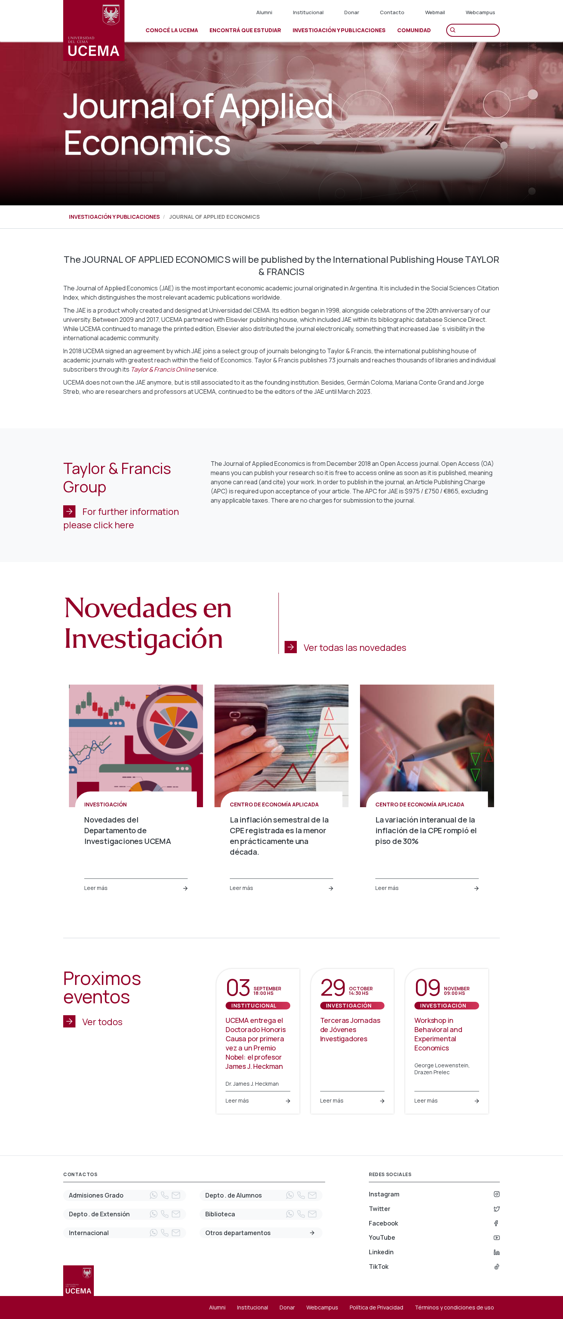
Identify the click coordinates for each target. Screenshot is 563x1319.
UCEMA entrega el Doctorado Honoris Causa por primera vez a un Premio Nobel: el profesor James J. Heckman (256, 1043)
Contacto (392, 12)
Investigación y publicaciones (114, 216)
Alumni (264, 12)
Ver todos (102, 1021)
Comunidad (414, 30)
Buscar (454, 30)
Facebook (383, 1223)
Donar (351, 12)
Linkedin (381, 1252)
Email (175, 1195)
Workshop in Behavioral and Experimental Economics (438, 1034)
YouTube (382, 1237)
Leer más (96, 887)
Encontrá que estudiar (245, 30)
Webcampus (480, 12)
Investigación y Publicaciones (339, 30)
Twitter (379, 1208)
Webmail (435, 12)
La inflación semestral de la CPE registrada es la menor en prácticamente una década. (279, 835)
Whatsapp (153, 1195)
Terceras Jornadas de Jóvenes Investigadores (350, 1029)
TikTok (378, 1266)
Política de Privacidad (376, 1307)
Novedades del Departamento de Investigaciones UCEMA (127, 830)
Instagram (384, 1194)
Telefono (164, 1195)
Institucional (308, 12)
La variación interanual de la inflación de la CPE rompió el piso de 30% (426, 830)
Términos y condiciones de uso (454, 1307)
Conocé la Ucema (172, 30)
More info (312, 1233)
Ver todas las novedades (355, 647)
